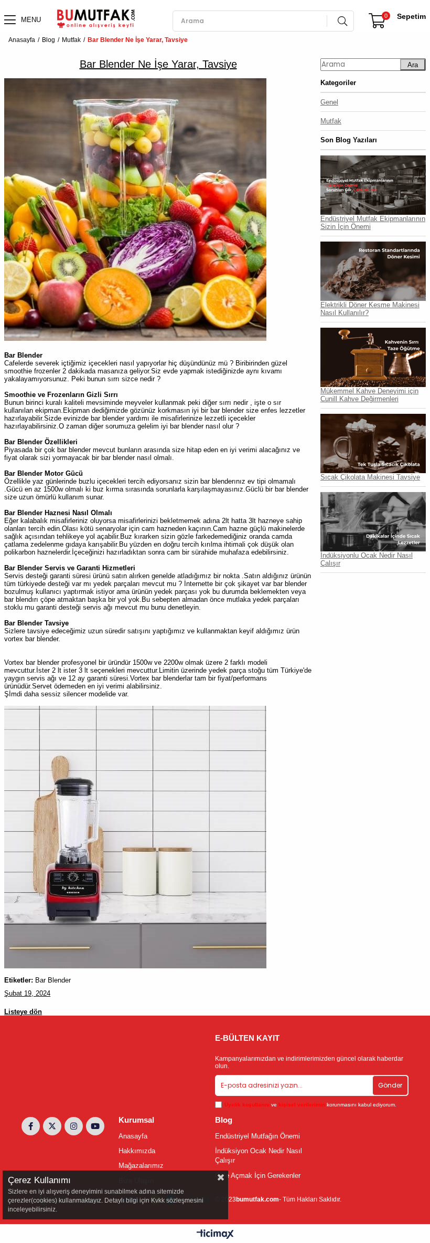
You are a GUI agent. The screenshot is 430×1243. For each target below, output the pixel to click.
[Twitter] (52, 1126)
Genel (329, 102)
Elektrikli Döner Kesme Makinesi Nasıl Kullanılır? (370, 309)
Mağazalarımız (141, 1165)
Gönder (390, 1085)
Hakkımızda (137, 1151)
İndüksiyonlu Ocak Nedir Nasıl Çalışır (366, 559)
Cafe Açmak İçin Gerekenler (257, 1175)
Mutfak (330, 121)
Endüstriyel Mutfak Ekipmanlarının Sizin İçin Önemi (372, 223)
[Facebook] (31, 1126)
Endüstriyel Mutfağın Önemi (257, 1136)
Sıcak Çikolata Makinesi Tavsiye (370, 477)
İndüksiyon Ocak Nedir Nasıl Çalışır (258, 1155)
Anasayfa (133, 1136)
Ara (412, 65)
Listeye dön (23, 1012)
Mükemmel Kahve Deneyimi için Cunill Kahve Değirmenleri (369, 395)
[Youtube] (95, 1126)
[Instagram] (73, 1126)
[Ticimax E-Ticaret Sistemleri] (215, 1234)
